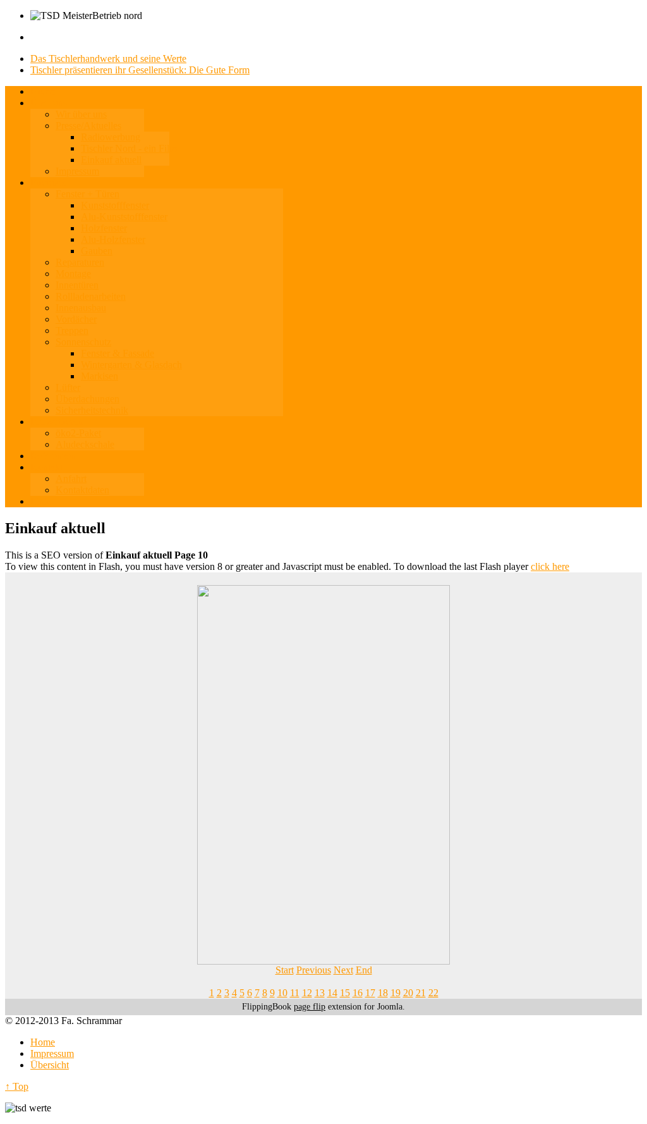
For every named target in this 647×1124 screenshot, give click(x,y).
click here (550, 566)
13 (320, 992)
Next (343, 970)
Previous (313, 970)
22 (433, 992)
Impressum (52, 1053)
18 (383, 992)
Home (42, 1042)
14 (332, 992)
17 (370, 992)
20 (408, 992)
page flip (309, 1006)
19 (395, 992)
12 (307, 992)
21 (421, 992)
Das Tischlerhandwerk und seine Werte (108, 58)
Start (284, 970)
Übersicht (49, 1064)
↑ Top (16, 1086)
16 (358, 992)
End (364, 970)
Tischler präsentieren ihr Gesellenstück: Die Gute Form (140, 70)
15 (345, 992)
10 (282, 992)
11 (294, 992)
